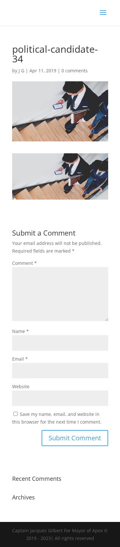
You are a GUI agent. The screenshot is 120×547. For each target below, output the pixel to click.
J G (21, 70)
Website (20, 386)
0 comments (74, 70)
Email (20, 359)
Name (20, 331)
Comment (24, 263)
